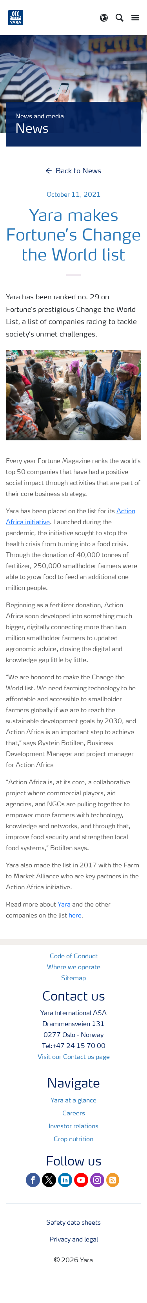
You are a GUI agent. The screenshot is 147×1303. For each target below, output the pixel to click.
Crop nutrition (73, 1140)
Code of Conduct (74, 957)
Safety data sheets (73, 1223)
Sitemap (73, 978)
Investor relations (73, 1127)
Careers (73, 1114)
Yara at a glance (73, 1101)
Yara (64, 905)
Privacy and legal (73, 1240)
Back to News (78, 171)
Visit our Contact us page (74, 1057)
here (75, 916)
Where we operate (73, 968)
